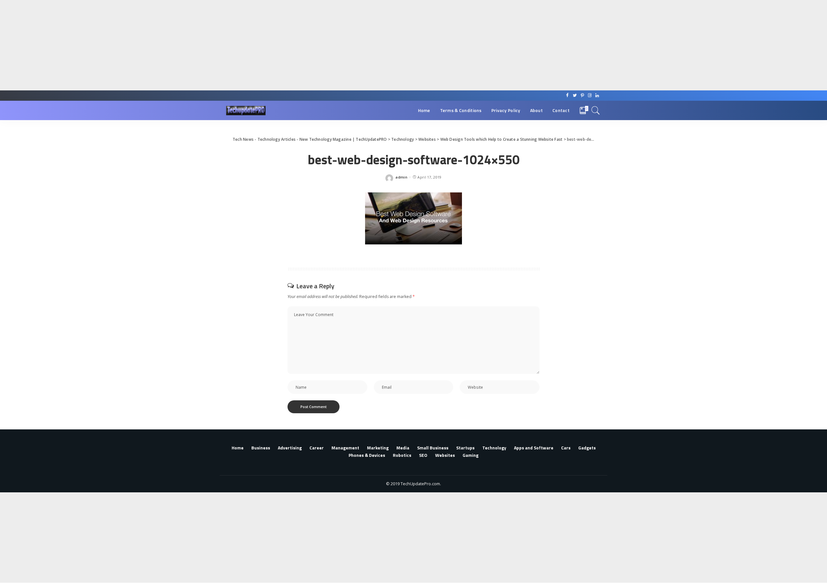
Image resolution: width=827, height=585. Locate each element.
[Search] (596, 110)
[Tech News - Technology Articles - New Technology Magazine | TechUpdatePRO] (246, 110)
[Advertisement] (194, 45)
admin (401, 177)
